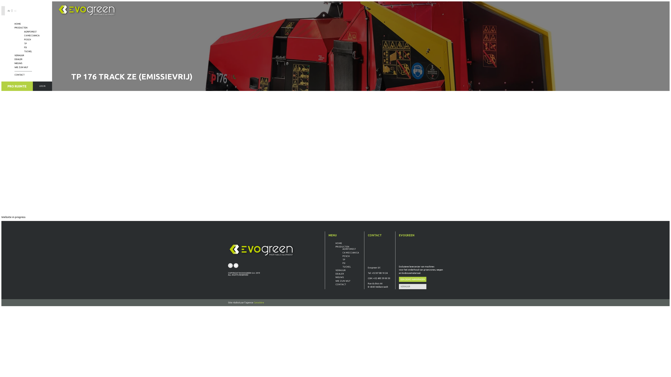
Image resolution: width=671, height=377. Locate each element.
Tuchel (28, 51)
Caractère (259, 302)
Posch (27, 39)
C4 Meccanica (31, 35)
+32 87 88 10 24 (380, 273)
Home (18, 24)
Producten (21, 28)
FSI (25, 47)
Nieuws (18, 63)
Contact (20, 75)
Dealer (18, 59)
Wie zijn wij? (21, 67)
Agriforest (30, 32)
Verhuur (19, 55)
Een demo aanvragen (413, 279)
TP (25, 43)
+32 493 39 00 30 (381, 278)
